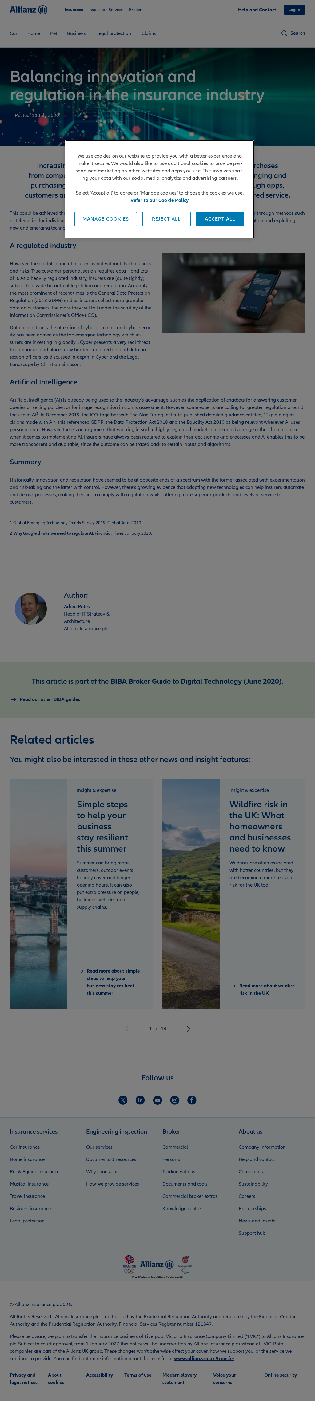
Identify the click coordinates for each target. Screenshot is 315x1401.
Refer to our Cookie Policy (159, 200)
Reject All (166, 219)
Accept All (220, 219)
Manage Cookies (105, 219)
